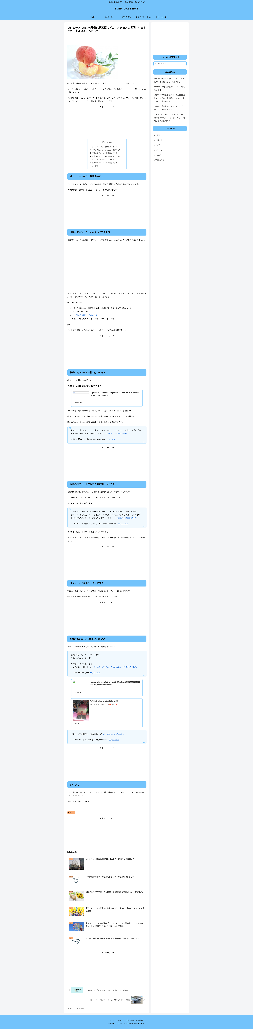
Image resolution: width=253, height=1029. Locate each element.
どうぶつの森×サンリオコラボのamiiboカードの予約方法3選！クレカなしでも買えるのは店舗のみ (170, 118)
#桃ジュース (107, 667)
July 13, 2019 (114, 740)
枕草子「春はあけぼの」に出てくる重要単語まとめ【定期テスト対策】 (169, 80)
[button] (184, 63)
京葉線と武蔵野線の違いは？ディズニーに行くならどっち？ (169, 108)
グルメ (158, 155)
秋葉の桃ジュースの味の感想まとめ (104, 163)
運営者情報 (139, 1020)
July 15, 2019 (95, 673)
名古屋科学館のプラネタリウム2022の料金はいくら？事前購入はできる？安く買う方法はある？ (169, 98)
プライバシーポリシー (117, 1020)
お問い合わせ (130, 1020)
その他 (158, 145)
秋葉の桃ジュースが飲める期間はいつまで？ (108, 156)
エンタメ (159, 150)
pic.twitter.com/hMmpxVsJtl (116, 433)
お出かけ (72, 812)
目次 (104, 142)
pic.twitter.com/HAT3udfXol (113, 734)
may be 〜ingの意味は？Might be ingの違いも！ (169, 88)
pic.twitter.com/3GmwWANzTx (125, 667)
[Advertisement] (106, 38)
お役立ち (159, 140)
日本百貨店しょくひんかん (86, 315)
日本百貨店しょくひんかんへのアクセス (106, 150)
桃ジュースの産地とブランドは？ (104, 159)
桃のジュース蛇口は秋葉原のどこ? (104, 147)
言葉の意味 (159, 160)
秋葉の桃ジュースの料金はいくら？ (104, 153)
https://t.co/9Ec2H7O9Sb (127, 518)
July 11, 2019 (123, 524)
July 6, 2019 (110, 439)
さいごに (95, 166)
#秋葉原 (97, 667)
